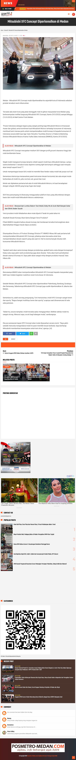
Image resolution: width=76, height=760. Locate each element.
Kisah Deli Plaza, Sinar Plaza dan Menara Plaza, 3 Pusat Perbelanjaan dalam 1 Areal (34, 524)
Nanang (9, 718)
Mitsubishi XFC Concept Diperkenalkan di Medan (33, 146)
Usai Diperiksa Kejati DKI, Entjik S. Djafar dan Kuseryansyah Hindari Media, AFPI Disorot (36, 554)
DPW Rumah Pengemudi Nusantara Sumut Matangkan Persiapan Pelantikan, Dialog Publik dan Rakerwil (40, 564)
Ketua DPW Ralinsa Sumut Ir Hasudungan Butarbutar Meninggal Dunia (32, 544)
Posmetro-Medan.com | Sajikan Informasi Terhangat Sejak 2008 (42, 756)
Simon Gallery (10, 731)
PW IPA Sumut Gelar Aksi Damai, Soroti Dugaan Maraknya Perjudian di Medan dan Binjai (37, 687)
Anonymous (10, 725)
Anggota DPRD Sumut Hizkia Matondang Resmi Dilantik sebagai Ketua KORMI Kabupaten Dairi (38, 697)
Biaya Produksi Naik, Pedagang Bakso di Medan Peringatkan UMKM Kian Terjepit (34, 534)
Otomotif (13, 339)
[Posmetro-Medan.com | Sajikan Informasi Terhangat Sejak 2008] (38, 752)
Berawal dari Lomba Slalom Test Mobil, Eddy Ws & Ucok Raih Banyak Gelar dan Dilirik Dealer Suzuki (37, 376)
